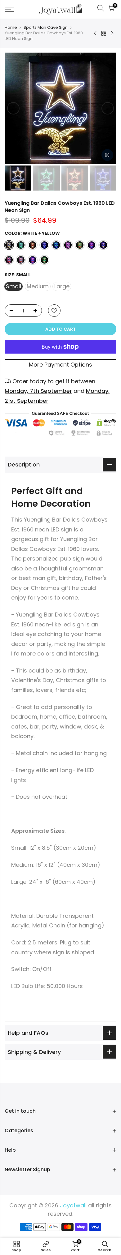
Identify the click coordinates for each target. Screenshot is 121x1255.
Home (11, 27)
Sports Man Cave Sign (46, 27)
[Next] (107, 108)
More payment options (60, 364)
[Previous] (13, 108)
